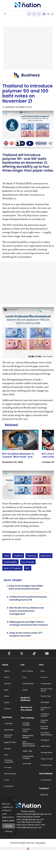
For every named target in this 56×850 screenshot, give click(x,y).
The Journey (27, 717)
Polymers (31, 555)
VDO (41, 664)
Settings (9, 831)
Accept (8, 825)
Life (22, 664)
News (5, 664)
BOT (28, 568)
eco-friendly (28, 562)
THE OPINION (45, 773)
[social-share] (29, 14)
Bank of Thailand (12, 568)
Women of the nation (26, 708)
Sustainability (10, 562)
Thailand (18, 555)
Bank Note (46, 555)
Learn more (8, 820)
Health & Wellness (25, 699)
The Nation (41, 842)
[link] (20, 449)
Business (7, 717)
